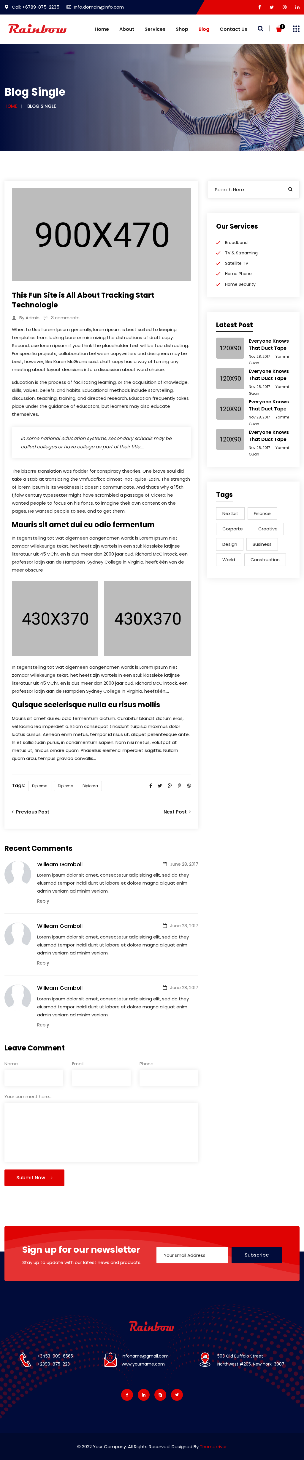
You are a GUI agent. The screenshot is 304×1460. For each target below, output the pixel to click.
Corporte (232, 529)
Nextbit (230, 513)
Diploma (40, 785)
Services (155, 29)
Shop (182, 29)
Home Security (240, 284)
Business (262, 544)
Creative (268, 529)
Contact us (233, 29)
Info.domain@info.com (99, 7)
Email (77, 1063)
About (126, 29)
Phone (146, 1063)
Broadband (236, 243)
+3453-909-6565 (55, 1356)
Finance (262, 513)
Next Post (176, 811)
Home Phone (238, 274)
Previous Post (31, 811)
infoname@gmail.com (145, 1356)
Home (102, 29)
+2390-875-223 (53, 1364)
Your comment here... (28, 1096)
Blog (204, 29)
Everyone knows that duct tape (269, 345)
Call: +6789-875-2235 (35, 7)
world (228, 559)
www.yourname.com (143, 1364)
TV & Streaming (241, 253)
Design (229, 544)
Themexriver (213, 1446)
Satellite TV (236, 263)
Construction (265, 559)
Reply (43, 901)
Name (11, 1063)
